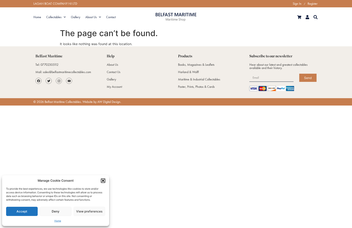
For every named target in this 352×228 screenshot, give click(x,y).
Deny (55, 211)
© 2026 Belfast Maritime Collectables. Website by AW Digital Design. (77, 102)
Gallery (75, 17)
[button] (103, 181)
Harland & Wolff (188, 72)
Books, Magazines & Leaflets (196, 64)
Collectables (54, 17)
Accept (21, 211)
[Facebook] (38, 81)
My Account (114, 87)
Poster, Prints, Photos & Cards (196, 87)
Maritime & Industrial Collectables (199, 79)
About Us (91, 17)
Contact (111, 17)
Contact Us (113, 72)
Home (57, 220)
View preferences (89, 211)
